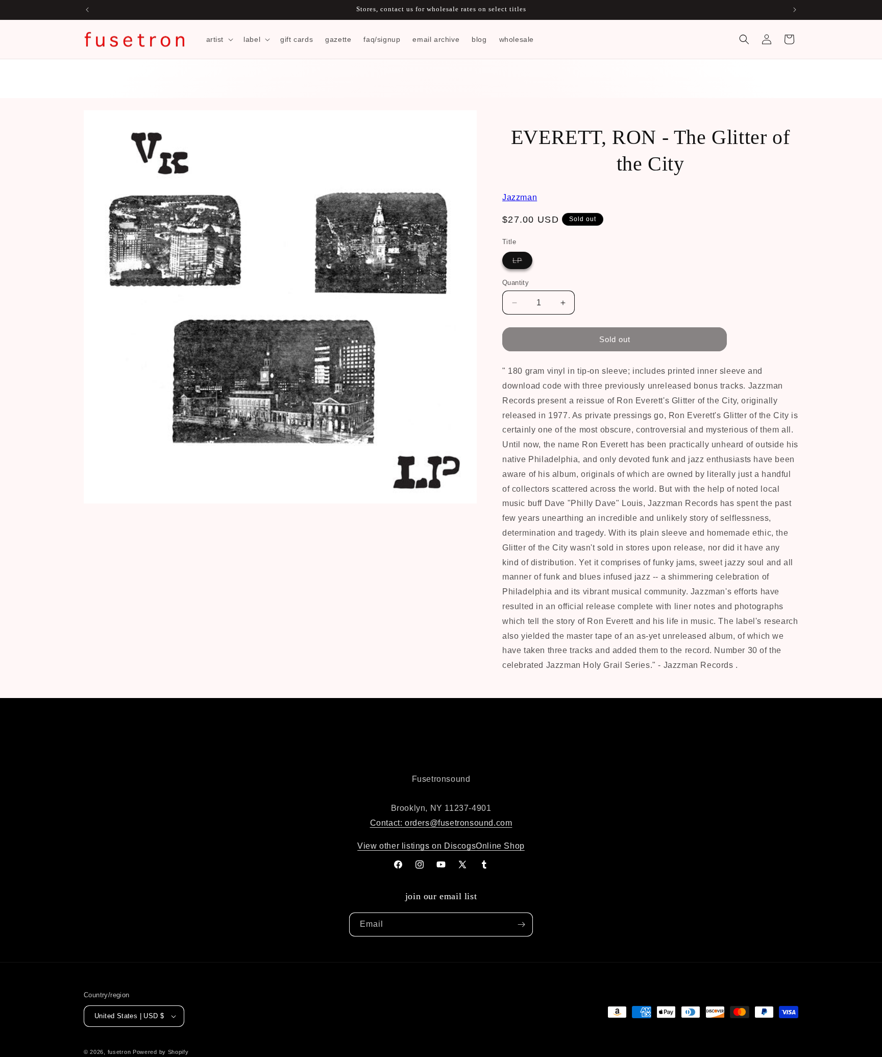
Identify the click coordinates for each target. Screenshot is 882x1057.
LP (522, 262)
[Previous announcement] (87, 9)
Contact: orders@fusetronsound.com (441, 823)
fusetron (119, 1052)
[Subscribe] (521, 924)
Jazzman (519, 197)
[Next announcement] (794, 9)
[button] (219, 39)
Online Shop (500, 846)
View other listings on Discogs (416, 846)
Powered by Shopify (161, 1052)
